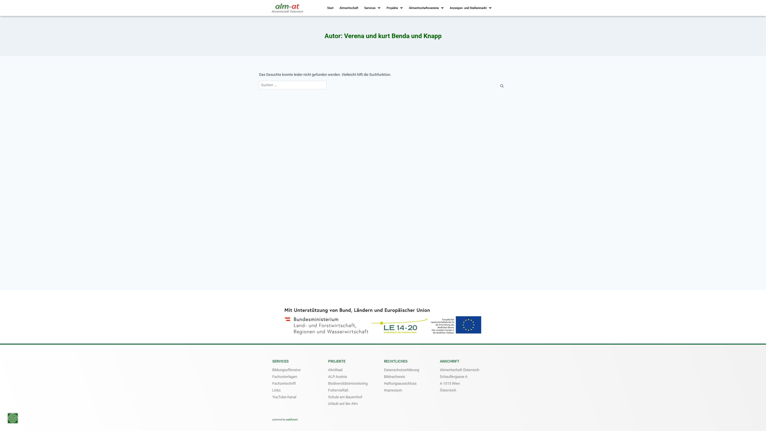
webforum (292, 419)
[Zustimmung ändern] (13, 418)
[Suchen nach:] (293, 85)
